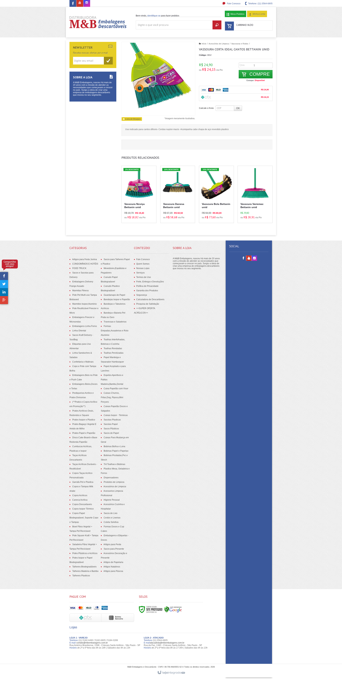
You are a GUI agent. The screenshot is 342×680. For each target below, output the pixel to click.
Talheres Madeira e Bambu (85, 571)
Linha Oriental (79, 330)
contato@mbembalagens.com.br (92, 643)
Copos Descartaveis (82, 504)
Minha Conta (259, 14)
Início (204, 44)
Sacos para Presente (114, 549)
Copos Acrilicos (79, 495)
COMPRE (259, 74)
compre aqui (142, 204)
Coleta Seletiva (111, 522)
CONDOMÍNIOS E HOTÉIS (85, 264)
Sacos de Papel (111, 433)
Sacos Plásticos (111, 428)
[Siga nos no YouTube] (249, 258)
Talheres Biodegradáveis (84, 566)
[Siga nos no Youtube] (79, 3)
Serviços (140, 273)
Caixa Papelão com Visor (116, 388)
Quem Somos (142, 264)
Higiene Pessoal (112, 500)
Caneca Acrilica (79, 500)
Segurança (141, 295)
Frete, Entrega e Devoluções (150, 281)
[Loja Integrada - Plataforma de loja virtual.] (171, 672)
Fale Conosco (233, 3)
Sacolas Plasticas (112, 419)
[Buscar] (217, 24)
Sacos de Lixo (110, 513)
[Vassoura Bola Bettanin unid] (216, 194)
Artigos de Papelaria (113, 562)
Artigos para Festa (112, 544)
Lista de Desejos (133, 119)
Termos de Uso (143, 277)
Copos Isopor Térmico (83, 509)
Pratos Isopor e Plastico (83, 419)
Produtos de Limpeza (114, 482)
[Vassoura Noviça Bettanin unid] (139, 194)
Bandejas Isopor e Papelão (117, 299)
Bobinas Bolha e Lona (114, 446)
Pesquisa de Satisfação (147, 304)
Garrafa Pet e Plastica (82, 482)
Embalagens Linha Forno (84, 326)
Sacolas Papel (111, 424)
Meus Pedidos (237, 14)
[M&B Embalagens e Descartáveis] (98, 22)
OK (238, 108)
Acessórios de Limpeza (219, 44)
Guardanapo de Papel (114, 295)
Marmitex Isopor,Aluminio (84, 304)
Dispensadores (111, 477)
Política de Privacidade (147, 286)
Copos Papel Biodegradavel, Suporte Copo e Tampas (83, 517)
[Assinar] (108, 60)
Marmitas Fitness (80, 290)
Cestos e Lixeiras (112, 517)
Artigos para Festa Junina (84, 259)
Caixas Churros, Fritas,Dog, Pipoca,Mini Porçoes (112, 397)
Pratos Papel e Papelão (83, 433)
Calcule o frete (206, 108)
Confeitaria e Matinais (83, 362)
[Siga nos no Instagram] (86, 3)
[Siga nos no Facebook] (72, 4)
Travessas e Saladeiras (115, 321)
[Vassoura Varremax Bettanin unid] (255, 194)
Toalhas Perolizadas (113, 353)
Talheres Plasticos (81, 575)
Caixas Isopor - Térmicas (116, 415)
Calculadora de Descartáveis (150, 299)
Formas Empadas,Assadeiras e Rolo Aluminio (114, 330)
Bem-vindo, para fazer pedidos (157, 15)
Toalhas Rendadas (113, 348)
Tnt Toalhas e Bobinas (114, 464)
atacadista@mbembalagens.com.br (167, 643)
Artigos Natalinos (111, 566)
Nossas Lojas (142, 268)
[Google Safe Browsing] (173, 609)
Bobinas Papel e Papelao (116, 451)
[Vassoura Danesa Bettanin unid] (177, 194)
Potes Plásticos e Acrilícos (84, 553)
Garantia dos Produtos (147, 290)
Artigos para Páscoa (113, 571)
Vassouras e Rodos (239, 44)
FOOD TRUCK (79, 268)
